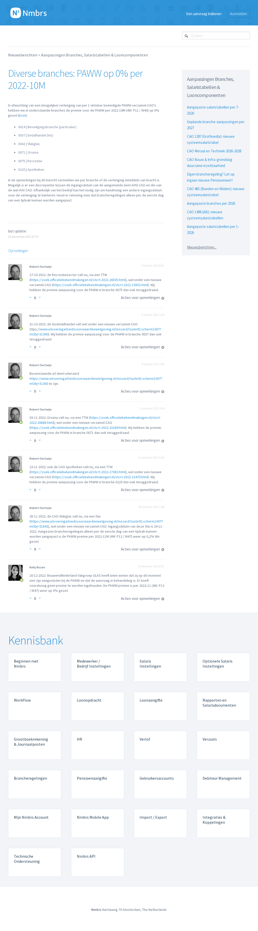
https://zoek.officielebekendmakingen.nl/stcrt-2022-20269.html (77, 427)
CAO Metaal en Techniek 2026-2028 (214, 151)
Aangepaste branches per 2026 (211, 203)
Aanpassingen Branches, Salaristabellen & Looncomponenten (94, 54)
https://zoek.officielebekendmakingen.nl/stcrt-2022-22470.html (100, 477)
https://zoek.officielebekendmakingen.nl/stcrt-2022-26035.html (77, 280)
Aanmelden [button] (238, 13)
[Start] (28, 12)
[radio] (30, 297)
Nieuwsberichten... (201, 247)
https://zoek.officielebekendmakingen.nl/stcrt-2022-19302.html (100, 285)
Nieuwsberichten (22, 54)
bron (22, 115)
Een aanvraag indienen (203, 13)
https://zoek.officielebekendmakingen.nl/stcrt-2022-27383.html (77, 472)
